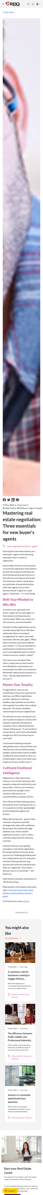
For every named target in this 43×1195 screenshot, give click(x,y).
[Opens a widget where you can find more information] (10, 1191)
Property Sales (8, 12)
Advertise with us (21, 912)
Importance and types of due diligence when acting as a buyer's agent (18, 893)
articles (25, 901)
